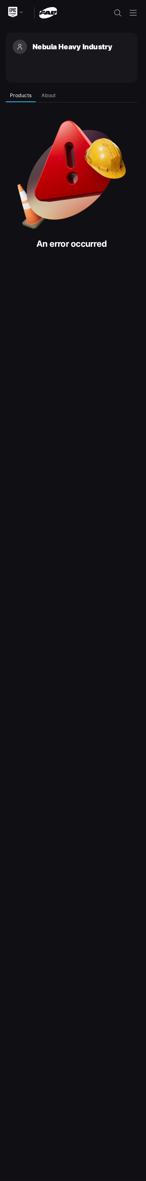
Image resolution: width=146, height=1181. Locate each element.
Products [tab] (21, 95)
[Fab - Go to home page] (48, 12)
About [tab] (48, 95)
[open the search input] (117, 12)
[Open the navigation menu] (133, 12)
